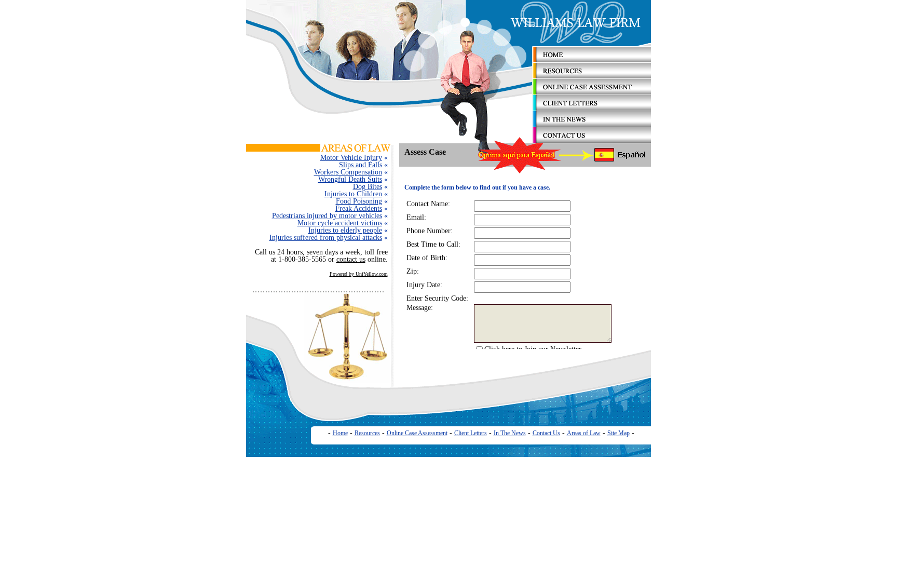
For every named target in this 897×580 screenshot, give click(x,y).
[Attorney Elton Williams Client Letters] (592, 109)
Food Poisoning (359, 201)
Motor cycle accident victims (339, 223)
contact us (350, 259)
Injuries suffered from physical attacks (325, 237)
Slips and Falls (360, 165)
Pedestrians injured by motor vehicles (327, 216)
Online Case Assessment (417, 433)
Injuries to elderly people (345, 230)
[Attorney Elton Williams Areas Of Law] (356, 149)
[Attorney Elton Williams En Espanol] (620, 160)
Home (340, 433)
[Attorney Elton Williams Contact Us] (592, 140)
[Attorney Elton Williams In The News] (592, 124)
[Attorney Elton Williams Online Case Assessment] (592, 92)
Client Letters (470, 433)
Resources (367, 433)
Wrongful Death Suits (350, 179)
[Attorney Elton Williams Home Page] (592, 60)
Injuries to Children (353, 194)
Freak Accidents (358, 208)
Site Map (618, 433)
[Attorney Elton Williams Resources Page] (592, 76)
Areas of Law (584, 433)
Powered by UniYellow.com (359, 274)
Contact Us (546, 433)
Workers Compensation (348, 172)
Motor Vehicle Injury (351, 157)
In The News (510, 433)
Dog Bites (367, 187)
